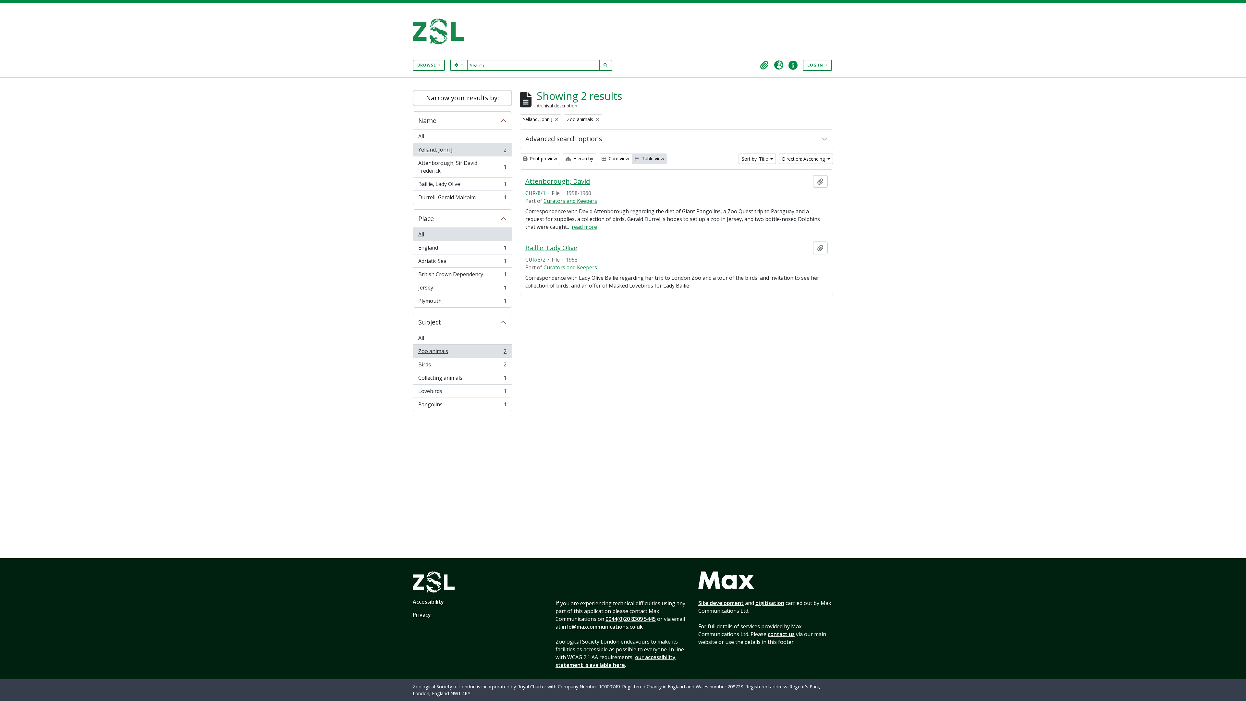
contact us (781, 634)
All (421, 136)
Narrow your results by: (462, 97)
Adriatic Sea (462, 262)
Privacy (422, 614)
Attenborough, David (557, 181)
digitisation (769, 603)
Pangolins (462, 406)
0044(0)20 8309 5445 (630, 618)
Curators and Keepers (570, 200)
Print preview (543, 158)
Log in (816, 65)
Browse (427, 65)
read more (584, 226)
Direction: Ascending (804, 159)
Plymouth (462, 302)
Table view (652, 158)
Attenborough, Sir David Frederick (462, 166)
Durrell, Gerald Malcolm (462, 199)
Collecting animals (462, 379)
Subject (429, 322)
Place (426, 218)
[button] (764, 65)
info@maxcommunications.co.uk (602, 626)
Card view (618, 158)
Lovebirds (462, 392)
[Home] (441, 31)
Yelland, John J (462, 151)
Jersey (462, 289)
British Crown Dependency (462, 276)
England (462, 249)
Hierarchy (582, 158)
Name (427, 120)
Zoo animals (462, 353)
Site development (721, 603)
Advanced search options (563, 138)
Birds (462, 366)
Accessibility (428, 601)
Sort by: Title (755, 159)
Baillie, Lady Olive (462, 185)
